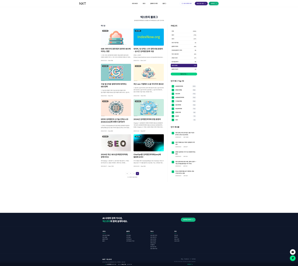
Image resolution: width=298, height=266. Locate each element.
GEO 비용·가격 (153, 237)
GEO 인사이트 (153, 239)
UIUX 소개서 (176, 241)
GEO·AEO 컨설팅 (106, 235)
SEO (144, 3)
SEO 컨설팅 (104, 237)
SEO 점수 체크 (153, 246)
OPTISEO (128, 237)
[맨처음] (127, 173)
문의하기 (176, 237)
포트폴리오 (152, 244)
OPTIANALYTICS (130, 241)
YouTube (194, 259)
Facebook (186, 259)
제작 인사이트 (153, 243)
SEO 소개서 (176, 239)
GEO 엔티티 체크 (153, 248)
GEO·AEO (135, 3)
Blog (182, 259)
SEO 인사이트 (153, 241)
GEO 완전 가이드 (153, 235)
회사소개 (176, 235)
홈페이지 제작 (154, 3)
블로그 (164, 3)
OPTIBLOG (128, 239)
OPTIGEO (128, 235)
